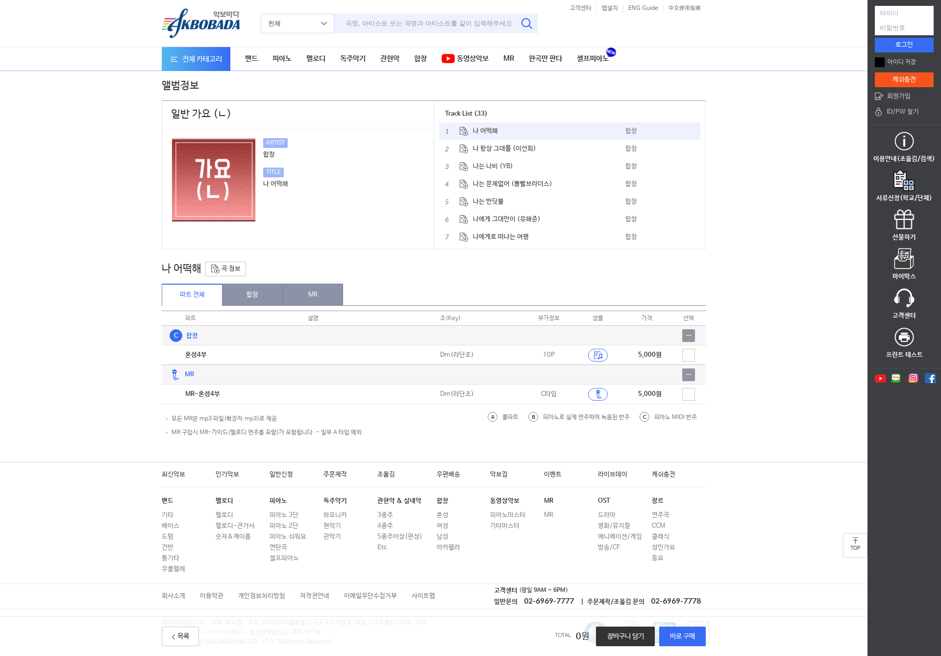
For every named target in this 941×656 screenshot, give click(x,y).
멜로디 (315, 58)
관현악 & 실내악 (399, 501)
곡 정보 (230, 268)
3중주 (385, 515)
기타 (167, 515)
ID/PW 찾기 (903, 112)
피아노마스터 (507, 515)
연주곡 (660, 515)
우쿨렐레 (173, 569)
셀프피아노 (593, 58)
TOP (855, 548)
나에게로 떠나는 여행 (501, 237)
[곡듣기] (598, 394)
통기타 (170, 558)
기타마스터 (505, 526)
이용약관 (211, 596)
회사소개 (173, 596)
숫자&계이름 (233, 536)
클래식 (660, 536)
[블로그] (896, 378)
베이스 (170, 526)
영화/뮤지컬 (614, 526)
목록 (183, 636)
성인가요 (663, 547)
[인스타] (913, 378)
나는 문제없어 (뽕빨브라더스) (512, 184)
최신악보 (173, 474)
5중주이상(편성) (399, 536)
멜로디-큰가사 (235, 526)
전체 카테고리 (202, 59)
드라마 (607, 515)
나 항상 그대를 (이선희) (504, 148)
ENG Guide (643, 8)
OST (604, 501)
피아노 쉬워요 (288, 536)
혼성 (442, 515)
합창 (420, 58)
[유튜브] (880, 378)
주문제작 (335, 474)
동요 (658, 558)
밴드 (251, 58)
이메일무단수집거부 (370, 596)
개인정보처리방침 (261, 596)
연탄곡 (278, 547)
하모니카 (335, 515)
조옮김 (386, 474)
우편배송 (448, 474)
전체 (274, 23)
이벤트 (553, 474)
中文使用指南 (685, 8)
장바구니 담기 (625, 636)
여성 (442, 526)
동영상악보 (472, 58)
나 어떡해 (485, 131)
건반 (167, 547)
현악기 (332, 526)
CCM (658, 526)
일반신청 (281, 474)
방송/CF (609, 547)
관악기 (332, 536)
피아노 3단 (284, 515)
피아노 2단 (284, 526)
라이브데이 (612, 474)
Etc (382, 547)
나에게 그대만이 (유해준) (507, 219)
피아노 (282, 58)
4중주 (385, 526)
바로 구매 (682, 636)
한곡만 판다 (545, 58)
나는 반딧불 (488, 201)
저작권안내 (314, 596)
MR (508, 58)
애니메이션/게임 (620, 536)
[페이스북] (930, 378)
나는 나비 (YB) (493, 166)
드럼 (167, 536)
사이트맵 (423, 596)
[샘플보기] (598, 355)
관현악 (389, 58)
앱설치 (610, 8)
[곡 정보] (464, 131)
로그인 (904, 45)
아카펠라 (448, 547)
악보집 (499, 474)
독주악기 (353, 58)
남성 (442, 536)
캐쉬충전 (663, 474)
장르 (658, 501)
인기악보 (227, 474)
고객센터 (581, 8)
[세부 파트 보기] (688, 335)
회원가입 (899, 96)
